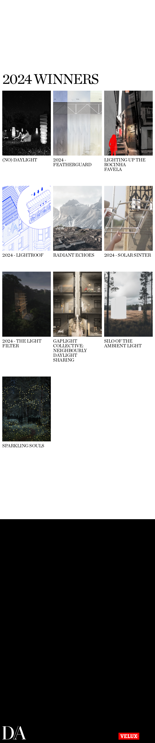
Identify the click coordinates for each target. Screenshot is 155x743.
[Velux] (129, 737)
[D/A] (14, 739)
